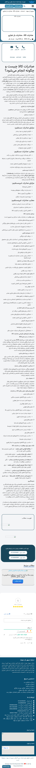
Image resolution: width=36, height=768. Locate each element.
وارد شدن (6, 614)
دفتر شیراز (23, 49)
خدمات (23, 11)
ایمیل (12, 49)
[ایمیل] (11, 47)
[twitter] (24, 54)
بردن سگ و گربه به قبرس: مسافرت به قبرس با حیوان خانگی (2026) (18, 576)
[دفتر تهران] (17, 47)
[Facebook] (16, 724)
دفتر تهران (17, 49)
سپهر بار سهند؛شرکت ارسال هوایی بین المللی (15, 2)
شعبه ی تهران (30, 744)
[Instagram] (23, 724)
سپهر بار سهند (30, 11)
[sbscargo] (12, 54)
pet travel (18, 57)
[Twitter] (12, 724)
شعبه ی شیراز (30, 730)
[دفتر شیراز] (23, 47)
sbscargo (12, 57)
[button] (24, 6)
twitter (24, 57)
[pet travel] (18, 54)
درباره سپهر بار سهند (27, 660)
